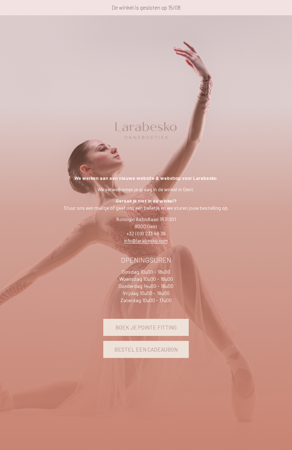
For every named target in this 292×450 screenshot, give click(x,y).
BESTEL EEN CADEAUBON (146, 349)
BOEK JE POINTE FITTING (146, 327)
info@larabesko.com (146, 240)
